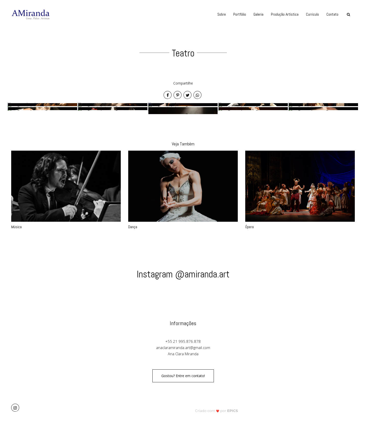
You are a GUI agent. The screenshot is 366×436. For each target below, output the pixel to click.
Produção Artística (285, 14)
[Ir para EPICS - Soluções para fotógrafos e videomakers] (216, 410)
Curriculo (312, 14)
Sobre (221, 14)
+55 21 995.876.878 (183, 341)
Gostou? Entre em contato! (183, 375)
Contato (332, 14)
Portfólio (239, 14)
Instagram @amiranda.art (183, 274)
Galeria (258, 14)
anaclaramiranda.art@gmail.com (183, 347)
